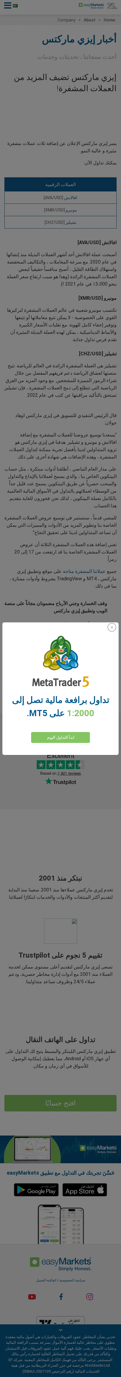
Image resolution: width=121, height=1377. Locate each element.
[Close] (112, 627)
